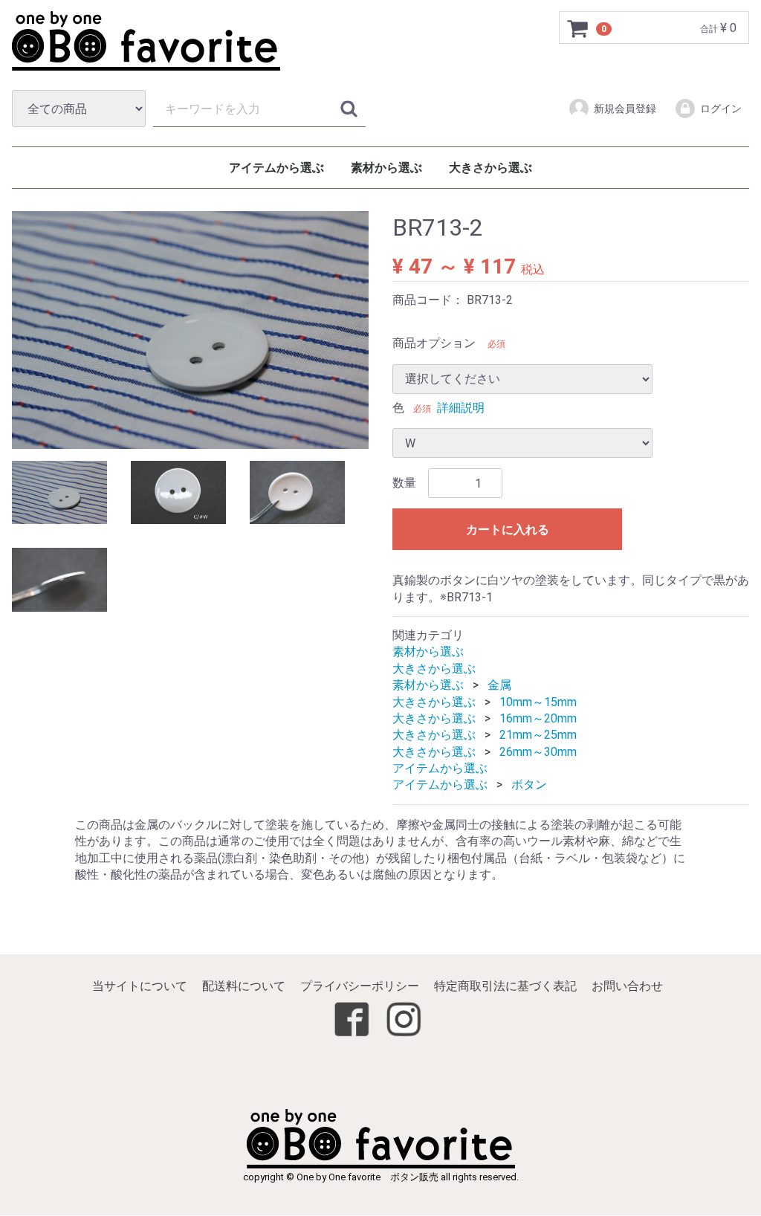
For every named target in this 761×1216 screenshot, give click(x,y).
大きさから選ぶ (490, 168)
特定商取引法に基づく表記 (505, 987)
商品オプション (434, 344)
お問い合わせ (627, 987)
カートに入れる (507, 530)
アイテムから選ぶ (276, 168)
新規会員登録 (625, 108)
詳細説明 (461, 408)
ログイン (721, 108)
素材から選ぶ (386, 168)
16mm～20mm (538, 718)
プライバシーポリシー (359, 987)
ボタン (529, 785)
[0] (578, 28)
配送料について (243, 987)
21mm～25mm (538, 735)
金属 (499, 686)
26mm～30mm (538, 752)
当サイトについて (139, 987)
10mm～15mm (538, 702)
